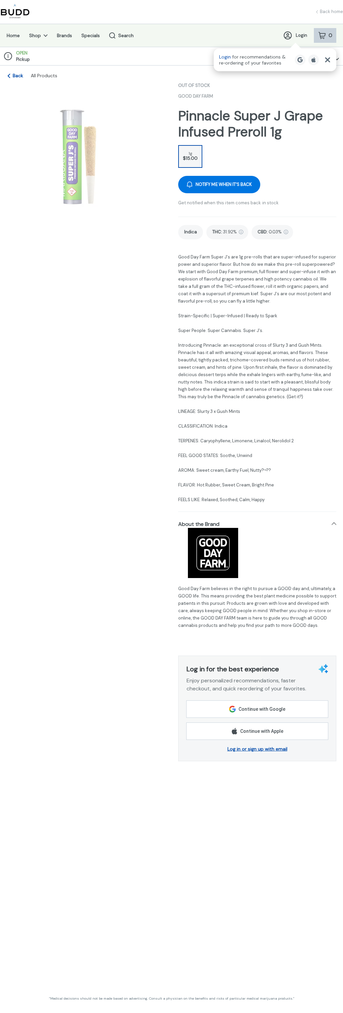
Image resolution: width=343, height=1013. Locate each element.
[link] (190, 232)
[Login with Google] (300, 59)
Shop (35, 35)
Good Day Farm (195, 96)
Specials (90, 35)
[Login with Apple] (313, 59)
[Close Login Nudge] (327, 60)
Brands (64, 35)
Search (126, 35)
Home (13, 35)
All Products (44, 75)
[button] (275, 59)
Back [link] (18, 76)
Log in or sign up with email (257, 749)
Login (301, 35)
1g (190, 156)
